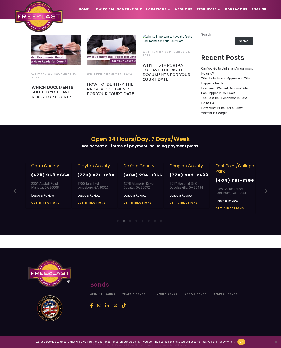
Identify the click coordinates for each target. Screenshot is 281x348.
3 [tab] (131, 222)
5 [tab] (144, 222)
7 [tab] (156, 222)
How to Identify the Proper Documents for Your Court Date (110, 89)
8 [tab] (162, 222)
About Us (183, 9)
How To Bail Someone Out (117, 9)
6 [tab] (150, 222)
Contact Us (236, 9)
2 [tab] (125, 222)
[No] (276, 342)
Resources (207, 9)
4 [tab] (137, 222)
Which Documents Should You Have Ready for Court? (52, 92)
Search (206, 34)
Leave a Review (42, 195)
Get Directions (45, 203)
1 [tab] (119, 222)
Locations (156, 9)
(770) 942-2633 (189, 175)
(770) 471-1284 (96, 175)
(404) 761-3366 (235, 180)
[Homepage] (39, 16)
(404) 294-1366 (143, 175)
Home (84, 9)
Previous (15, 191)
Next (265, 191)
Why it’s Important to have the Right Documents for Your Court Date (166, 72)
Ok (241, 341)
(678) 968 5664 (50, 175)
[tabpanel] (48, 186)
